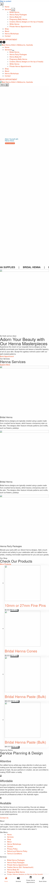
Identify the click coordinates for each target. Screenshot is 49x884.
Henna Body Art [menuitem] (15, 17)
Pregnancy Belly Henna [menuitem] (18, 19)
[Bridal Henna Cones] (22, 628)
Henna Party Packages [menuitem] (18, 14)
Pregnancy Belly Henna (16, 872)
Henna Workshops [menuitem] (12, 33)
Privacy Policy (12, 849)
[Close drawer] (1, 3)
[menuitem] (13, 9)
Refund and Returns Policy (17, 851)
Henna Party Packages (15, 862)
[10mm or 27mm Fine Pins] (22, 583)
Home (9, 834)
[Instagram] (4, 42)
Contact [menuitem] (8, 36)
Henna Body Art (13, 869)
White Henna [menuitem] (14, 24)
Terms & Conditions (14, 853)
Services (10, 837)
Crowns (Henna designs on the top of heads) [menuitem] (26, 21)
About (9, 841)
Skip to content (5, 1)
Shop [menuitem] (7, 29)
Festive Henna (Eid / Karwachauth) (20, 867)
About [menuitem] (7, 31)
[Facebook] (1, 42)
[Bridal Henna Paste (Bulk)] (22, 674)
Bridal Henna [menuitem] (14, 12)
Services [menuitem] (8, 9)
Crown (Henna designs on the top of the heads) (25, 874)
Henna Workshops (14, 844)
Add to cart (14, 609)
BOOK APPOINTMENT (8, 39)
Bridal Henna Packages (16, 860)
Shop (9, 839)
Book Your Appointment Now (10, 143)
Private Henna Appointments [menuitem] (20, 26)
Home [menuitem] (7, 6)
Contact (10, 846)
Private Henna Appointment (17, 865)
